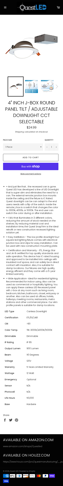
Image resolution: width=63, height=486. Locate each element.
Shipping (19, 131)
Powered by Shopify (27, 471)
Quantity (49, 140)
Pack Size (7, 140)
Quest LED (14, 471)
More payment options (30, 174)
